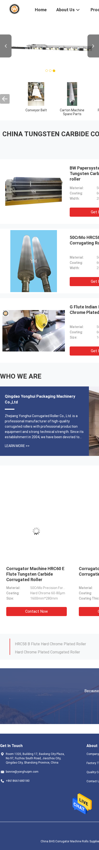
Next (93, 45)
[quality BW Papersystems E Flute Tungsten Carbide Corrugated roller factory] (33, 191)
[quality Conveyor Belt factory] (36, 94)
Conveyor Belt (36, 110)
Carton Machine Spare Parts (72, 112)
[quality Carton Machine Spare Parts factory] (72, 94)
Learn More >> (17, 446)
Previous (6, 45)
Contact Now (48, 611)
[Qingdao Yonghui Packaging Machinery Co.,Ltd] (14, 9)
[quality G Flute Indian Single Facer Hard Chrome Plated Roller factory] (33, 330)
